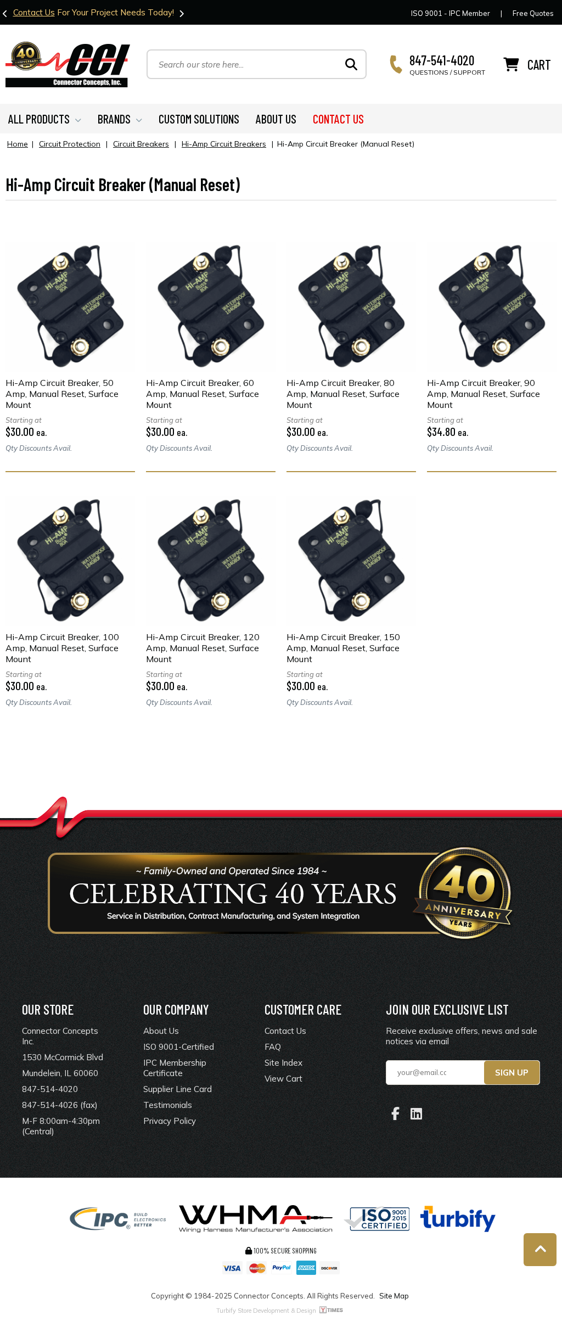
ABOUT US (276, 118)
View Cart (283, 1078)
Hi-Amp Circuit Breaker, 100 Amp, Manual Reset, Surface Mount (62, 647)
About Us (161, 1031)
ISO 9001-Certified (178, 1047)
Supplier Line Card (177, 1089)
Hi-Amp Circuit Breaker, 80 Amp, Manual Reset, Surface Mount (343, 393)
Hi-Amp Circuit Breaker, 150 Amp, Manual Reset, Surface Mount (343, 647)
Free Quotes (533, 13)
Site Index (283, 1062)
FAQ (273, 1047)
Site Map (394, 1295)
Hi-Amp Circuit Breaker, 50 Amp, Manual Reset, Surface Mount (62, 393)
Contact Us (34, 12)
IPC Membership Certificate (174, 1067)
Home (17, 144)
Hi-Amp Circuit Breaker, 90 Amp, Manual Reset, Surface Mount (483, 393)
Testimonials (167, 1105)
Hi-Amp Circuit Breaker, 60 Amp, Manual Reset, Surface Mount (202, 393)
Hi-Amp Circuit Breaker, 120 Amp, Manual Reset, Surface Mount (203, 647)
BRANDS (114, 118)
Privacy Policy (169, 1121)
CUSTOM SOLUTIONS (199, 118)
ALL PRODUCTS (39, 118)
